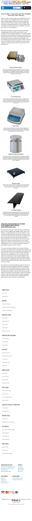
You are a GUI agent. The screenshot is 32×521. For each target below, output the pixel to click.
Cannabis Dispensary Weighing (8, 307)
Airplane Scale (5, 447)
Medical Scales (5, 370)
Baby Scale (4, 373)
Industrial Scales (6, 315)
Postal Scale (5, 418)
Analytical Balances (6, 304)
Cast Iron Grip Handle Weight (8, 429)
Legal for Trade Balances (7, 310)
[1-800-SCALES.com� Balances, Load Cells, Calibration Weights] (16, 5)
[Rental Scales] (16, 116)
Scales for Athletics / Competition (11, 405)
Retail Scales (5, 387)
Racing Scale (5, 450)
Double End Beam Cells (7, 356)
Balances (4, 301)
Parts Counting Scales (16, 96)
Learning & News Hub (17, 479)
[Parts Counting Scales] (16, 86)
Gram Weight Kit (5, 436)
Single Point (4, 365)
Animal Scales (5, 290)
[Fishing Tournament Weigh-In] (16, 57)
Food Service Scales (6, 390)
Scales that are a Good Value (7, 468)
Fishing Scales (5, 408)
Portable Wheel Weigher (7, 453)
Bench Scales (5, 318)
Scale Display (5, 345)
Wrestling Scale (5, 411)
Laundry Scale (5, 393)
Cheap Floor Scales (16, 183)
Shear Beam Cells (6, 362)
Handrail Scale (5, 379)
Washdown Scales (6, 331)
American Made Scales (6, 471)
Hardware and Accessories (9, 335)
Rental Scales (16, 126)
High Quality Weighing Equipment (8, 466)
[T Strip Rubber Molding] (16, 200)
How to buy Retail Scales (17, 478)
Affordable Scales (5, 469)
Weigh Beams (5, 296)
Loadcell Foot (5, 341)
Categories (3, 7)
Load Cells (4, 349)
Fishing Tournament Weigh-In (16, 67)
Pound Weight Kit (6, 439)
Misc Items (20, 471)
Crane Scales (5, 324)
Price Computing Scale (7, 397)
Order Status (3, 481)
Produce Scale (5, 400)
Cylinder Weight (5, 432)
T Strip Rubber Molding (16, 210)
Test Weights (5, 426)
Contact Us (3, 479)
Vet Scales (4, 293)
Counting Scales (5, 321)
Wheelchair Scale (6, 383)
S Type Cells (5, 359)
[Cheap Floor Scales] (16, 173)
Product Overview (5, 482)
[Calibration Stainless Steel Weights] (16, 144)
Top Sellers (20, 466)
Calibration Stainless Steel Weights (15, 154)
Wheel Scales (5, 444)
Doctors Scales (5, 376)
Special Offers (21, 468)
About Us (3, 478)
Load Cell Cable (5, 338)
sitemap (8, 27)
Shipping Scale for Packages (8, 422)
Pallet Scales (5, 327)
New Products (21, 469)
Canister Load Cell (6, 352)
